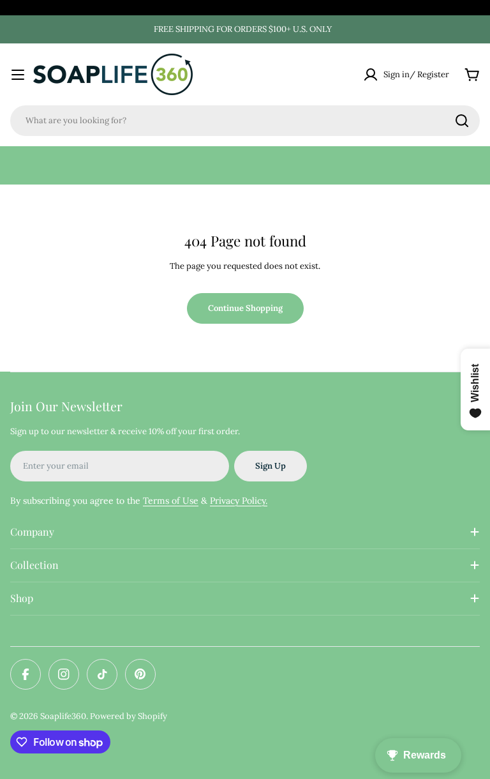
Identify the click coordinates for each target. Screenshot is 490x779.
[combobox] (245, 120)
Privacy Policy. (238, 500)
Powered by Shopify (128, 716)
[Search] (462, 120)
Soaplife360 (63, 716)
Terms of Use (170, 500)
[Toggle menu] (18, 74)
